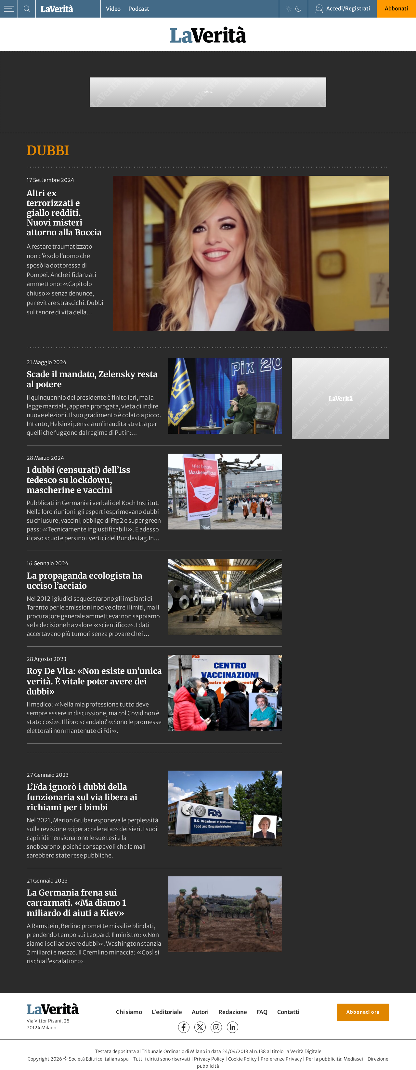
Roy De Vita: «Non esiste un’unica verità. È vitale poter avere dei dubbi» (94, 681)
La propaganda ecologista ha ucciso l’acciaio (84, 580)
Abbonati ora (363, 1012)
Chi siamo (129, 1012)
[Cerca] (27, 9)
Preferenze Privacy (281, 1059)
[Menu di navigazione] (9, 9)
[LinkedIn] (232, 1027)
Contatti (288, 1012)
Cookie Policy (242, 1059)
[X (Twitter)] (200, 1027)
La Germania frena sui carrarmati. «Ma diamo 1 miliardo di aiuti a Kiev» (76, 902)
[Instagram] (216, 1027)
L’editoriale (167, 1012)
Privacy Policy (209, 1059)
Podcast (138, 8)
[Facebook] (183, 1027)
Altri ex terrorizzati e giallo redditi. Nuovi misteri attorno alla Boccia (64, 213)
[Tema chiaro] (288, 9)
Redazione (232, 1012)
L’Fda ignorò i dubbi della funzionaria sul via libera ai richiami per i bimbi (82, 797)
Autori (200, 1012)
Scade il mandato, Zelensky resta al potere (92, 379)
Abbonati (396, 8)
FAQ (262, 1012)
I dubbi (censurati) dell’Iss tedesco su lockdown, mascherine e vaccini (78, 480)
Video (113, 8)
